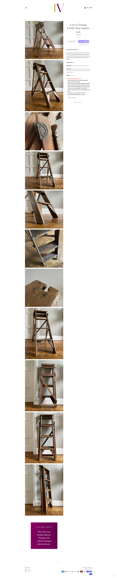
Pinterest (28, 569)
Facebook (28, 567)
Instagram (28, 571)
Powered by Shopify (88, 568)
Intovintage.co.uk (88, 567)
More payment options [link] (83, 44)
